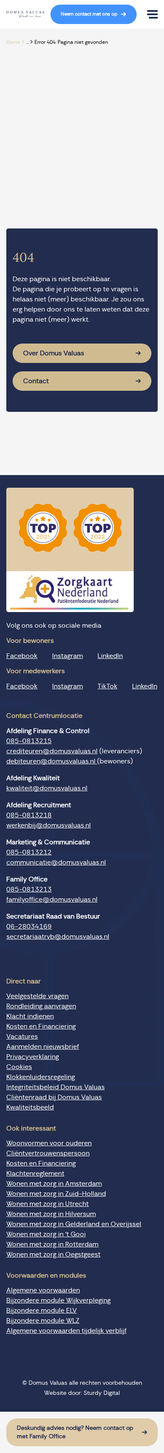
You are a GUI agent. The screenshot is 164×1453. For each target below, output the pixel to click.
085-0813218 (29, 815)
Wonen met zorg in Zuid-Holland (56, 1193)
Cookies (19, 1067)
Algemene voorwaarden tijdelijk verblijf (66, 1330)
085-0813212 (29, 852)
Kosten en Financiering (41, 1026)
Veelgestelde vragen (37, 996)
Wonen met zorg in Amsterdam (54, 1183)
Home (13, 42)
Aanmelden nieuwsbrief (42, 1046)
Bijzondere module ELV (41, 1310)
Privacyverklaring (32, 1056)
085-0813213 (29, 889)
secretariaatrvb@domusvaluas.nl (57, 936)
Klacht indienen (30, 1016)
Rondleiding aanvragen (41, 1006)
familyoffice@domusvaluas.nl (52, 899)
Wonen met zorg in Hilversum (51, 1214)
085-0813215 (29, 741)
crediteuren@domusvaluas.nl (52, 751)
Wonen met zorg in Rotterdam (52, 1244)
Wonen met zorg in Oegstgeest (53, 1254)
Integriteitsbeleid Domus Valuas (55, 1087)
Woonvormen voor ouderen (49, 1143)
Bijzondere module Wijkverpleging (58, 1300)
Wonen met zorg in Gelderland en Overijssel (73, 1224)
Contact (36, 381)
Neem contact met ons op (89, 14)
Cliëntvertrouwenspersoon (48, 1153)
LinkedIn (110, 656)
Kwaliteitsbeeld (30, 1107)
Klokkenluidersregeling (40, 1077)
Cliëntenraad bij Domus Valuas (54, 1097)
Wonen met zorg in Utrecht (47, 1204)
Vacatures (22, 1036)
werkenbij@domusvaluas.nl (48, 825)
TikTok (107, 686)
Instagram (67, 656)
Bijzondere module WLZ (42, 1320)
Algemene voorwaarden (43, 1290)
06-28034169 (29, 926)
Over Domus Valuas (53, 353)
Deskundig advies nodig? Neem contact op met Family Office (75, 1432)
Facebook (21, 656)
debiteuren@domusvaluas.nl (51, 761)
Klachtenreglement (35, 1173)
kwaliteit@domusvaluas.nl (46, 788)
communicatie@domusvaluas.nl (56, 862)
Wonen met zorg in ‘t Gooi (46, 1234)
